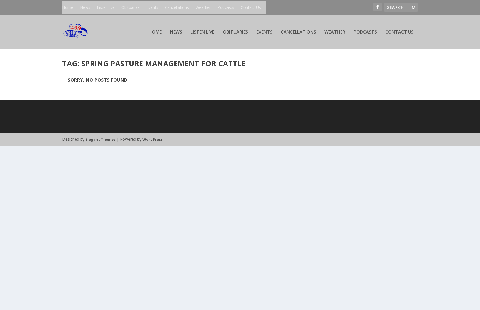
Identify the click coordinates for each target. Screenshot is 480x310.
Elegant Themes (101, 139)
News (85, 7)
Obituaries (130, 7)
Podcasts (226, 7)
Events (152, 7)
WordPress (152, 139)
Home (67, 7)
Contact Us (251, 7)
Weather (203, 7)
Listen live (106, 7)
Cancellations (177, 7)
